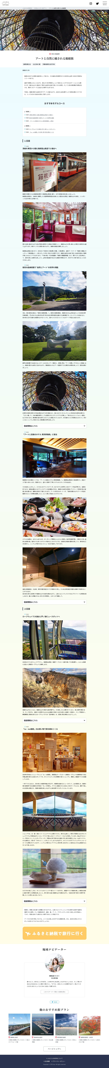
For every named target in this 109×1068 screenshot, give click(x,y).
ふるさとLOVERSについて (55, 1058)
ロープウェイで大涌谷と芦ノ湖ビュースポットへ (42, 129)
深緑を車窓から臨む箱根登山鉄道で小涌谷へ (41, 115)
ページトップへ (54, 1049)
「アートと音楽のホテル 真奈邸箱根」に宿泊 (41, 121)
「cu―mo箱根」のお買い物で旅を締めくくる (41, 132)
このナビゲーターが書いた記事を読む (54, 992)
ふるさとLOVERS (27, 8)
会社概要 (47, 1061)
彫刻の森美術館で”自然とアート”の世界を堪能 (41, 118)
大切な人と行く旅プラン (40, 8)
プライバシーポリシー (59, 1061)
